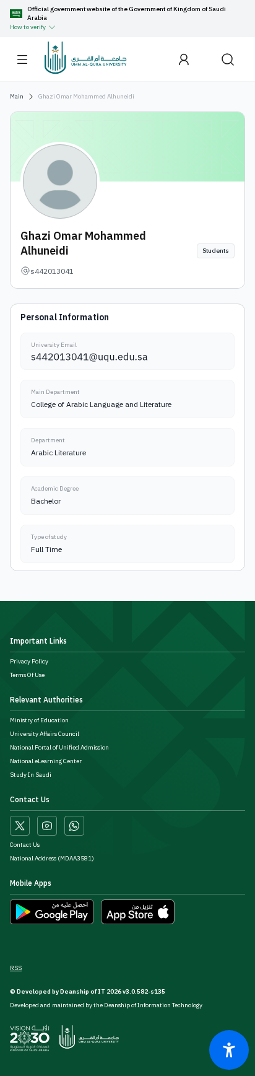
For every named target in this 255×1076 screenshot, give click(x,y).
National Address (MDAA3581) (52, 858)
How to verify (28, 27)
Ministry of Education (39, 720)
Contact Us (25, 845)
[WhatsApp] (74, 826)
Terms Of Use (27, 675)
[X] (20, 826)
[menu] (22, 59)
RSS (16, 968)
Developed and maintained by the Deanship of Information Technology (106, 1005)
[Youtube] (47, 826)
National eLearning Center (46, 761)
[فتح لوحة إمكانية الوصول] (229, 1050)
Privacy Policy (29, 661)
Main (17, 96)
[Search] (227, 59)
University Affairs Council (44, 734)
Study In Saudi (30, 775)
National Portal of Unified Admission (59, 747)
